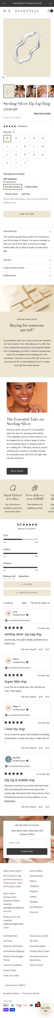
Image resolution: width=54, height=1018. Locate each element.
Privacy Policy (9, 970)
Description (10, 231)
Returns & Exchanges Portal (13, 958)
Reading (34, 901)
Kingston (34, 891)
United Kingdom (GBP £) (15, 985)
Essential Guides (37, 946)
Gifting (7, 260)
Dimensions (9, 275)
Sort (24, 602)
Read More (17, 471)
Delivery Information (13, 946)
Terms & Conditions (12, 965)
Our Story (7, 941)
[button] (15, 126)
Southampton (36, 907)
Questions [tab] (24, 577)
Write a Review (33, 593)
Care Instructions (13, 268)
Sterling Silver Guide (39, 951)
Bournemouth (36, 876)
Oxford (33, 896)
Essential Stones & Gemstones (39, 958)
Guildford (34, 886)
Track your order (11, 975)
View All (34, 912)
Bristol (33, 881)
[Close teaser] (38, 1002)
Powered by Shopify (31, 993)
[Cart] (49, 11)
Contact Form (9, 897)
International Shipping (13, 951)
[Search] (9, 11)
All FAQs (34, 941)
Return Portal (36, 965)
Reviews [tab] (9, 577)
